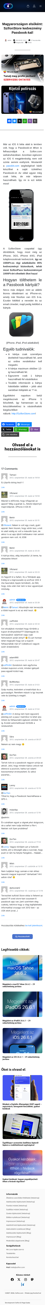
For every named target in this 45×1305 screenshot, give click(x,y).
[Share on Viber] (30, 121)
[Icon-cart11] (28, 6)
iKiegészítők (19, 42)
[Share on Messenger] (14, 121)
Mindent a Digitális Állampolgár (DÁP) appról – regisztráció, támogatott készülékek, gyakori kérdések (22, 1106)
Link (3, 487)
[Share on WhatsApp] (24, 121)
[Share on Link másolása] (35, 121)
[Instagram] (25, 1279)
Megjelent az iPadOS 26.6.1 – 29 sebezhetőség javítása (16, 1022)
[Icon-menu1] (40, 6)
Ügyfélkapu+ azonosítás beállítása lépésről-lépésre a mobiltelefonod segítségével (20, 1144)
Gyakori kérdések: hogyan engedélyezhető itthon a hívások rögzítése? (20, 1180)
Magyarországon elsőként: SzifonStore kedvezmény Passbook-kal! (22, 28)
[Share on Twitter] (19, 121)
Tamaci (14, 607)
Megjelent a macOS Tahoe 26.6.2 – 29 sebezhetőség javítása (18, 985)
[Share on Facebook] (9, 121)
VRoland (7, 525)
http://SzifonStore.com (23, 413)
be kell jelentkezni (33, 925)
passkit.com (12, 165)
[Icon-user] (34, 6)
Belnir (5, 607)
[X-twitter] (19, 1279)
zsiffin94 (7, 665)
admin (12, 599)
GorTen (6, 793)
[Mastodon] (32, 1279)
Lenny (6, 847)
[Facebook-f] (12, 1279)
